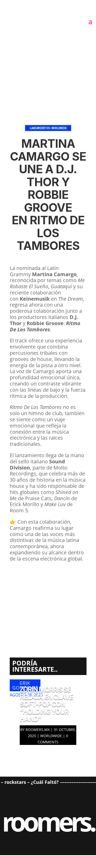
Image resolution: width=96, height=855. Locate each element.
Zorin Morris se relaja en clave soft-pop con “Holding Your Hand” (46, 704)
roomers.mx (38, 729)
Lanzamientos (40, 128)
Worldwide (59, 128)
